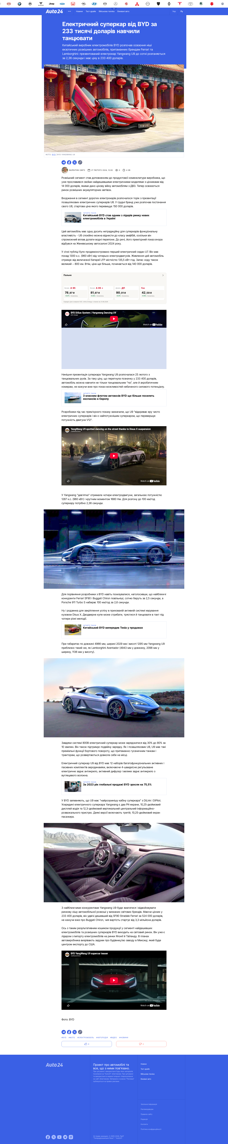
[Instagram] (71, 1137)
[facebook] (69, 162)
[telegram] (64, 162)
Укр (174, 11)
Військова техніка (106, 11)
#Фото (72, 1038)
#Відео (113, 1038)
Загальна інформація (149, 1104)
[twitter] (74, 162)
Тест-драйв (91, 11)
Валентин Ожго (77, 170)
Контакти (144, 1124)
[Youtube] (59, 1137)
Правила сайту (146, 1114)
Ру (182, 11)
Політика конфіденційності (151, 1129)
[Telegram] (65, 1137)
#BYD (64, 1038)
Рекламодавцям (147, 1109)
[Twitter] (54, 1137)
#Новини (123, 1038)
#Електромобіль (85, 1038)
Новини (79, 11)
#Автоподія (102, 1038)
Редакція (144, 1119)
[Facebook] (48, 1137)
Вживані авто (123, 11)
